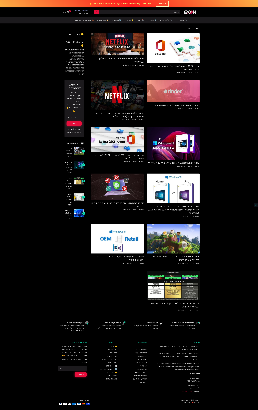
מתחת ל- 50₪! (111, 379)
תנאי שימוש (113, 353)
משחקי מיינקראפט (141, 372)
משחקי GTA (143, 382)
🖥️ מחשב (153, 20)
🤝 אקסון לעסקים (111, 372)
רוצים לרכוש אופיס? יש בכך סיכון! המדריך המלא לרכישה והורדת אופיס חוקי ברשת (68, 196)
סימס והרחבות (142, 369)
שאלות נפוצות (112, 363)
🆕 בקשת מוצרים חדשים (108, 369)
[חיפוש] (96, 12)
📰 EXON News (111, 366)
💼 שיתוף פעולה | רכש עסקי (84, 20)
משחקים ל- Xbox (141, 353)
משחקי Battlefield (140, 376)
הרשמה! (74, 124)
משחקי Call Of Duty (140, 379)
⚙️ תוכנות (117, 20)
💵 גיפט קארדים (103, 20)
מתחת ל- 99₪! (112, 376)
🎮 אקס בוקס (182, 20)
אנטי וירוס (143, 366)
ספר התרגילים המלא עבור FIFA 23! (68, 150)
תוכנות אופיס (142, 359)
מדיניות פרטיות (112, 356)
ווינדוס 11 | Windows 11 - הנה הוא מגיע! (68, 212)
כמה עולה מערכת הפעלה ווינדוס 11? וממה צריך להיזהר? (174, 162)
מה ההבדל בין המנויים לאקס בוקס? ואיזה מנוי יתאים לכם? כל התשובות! (68, 179)
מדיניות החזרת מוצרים (109, 359)
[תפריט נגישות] (256, 205)
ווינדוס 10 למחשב (141, 363)
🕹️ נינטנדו (140, 20)
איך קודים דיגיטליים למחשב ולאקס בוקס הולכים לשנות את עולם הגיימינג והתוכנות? (68, 163)
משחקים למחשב (141, 350)
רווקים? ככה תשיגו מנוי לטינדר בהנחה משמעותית (177, 105)
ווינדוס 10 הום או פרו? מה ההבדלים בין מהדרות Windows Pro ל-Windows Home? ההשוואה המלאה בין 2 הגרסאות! (173, 209)
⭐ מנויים (130, 20)
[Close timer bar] (256, 4)
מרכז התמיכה (112, 350)
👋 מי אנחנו (113, 346)
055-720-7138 (187, 391)
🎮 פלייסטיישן (167, 20)
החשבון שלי (83, 13)
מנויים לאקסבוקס (141, 356)
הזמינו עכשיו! (162, 4)
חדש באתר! (143, 346)
